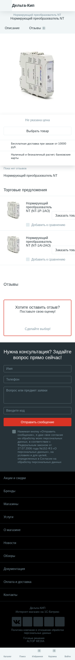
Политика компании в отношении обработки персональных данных (37, 631)
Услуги (8, 517)
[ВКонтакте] (16, 621)
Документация (14, 569)
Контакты (10, 595)
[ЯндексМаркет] (38, 621)
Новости (10, 543)
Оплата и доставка (17, 582)
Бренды (9, 491)
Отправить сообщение (37, 422)
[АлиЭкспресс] (27, 621)
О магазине (12, 530)
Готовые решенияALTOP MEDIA (33, 640)
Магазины (11, 504)
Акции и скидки (15, 478)
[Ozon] (60, 621)
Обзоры (9, 556)
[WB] (49, 621)
